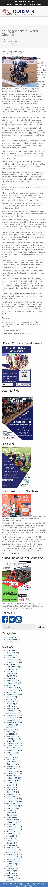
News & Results (12, 41)
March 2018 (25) (12, 653)
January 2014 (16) (13, 769)
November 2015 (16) (14, 718)
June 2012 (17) (12, 813)
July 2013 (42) (11, 782)
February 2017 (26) (13, 683)
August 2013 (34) (12, 780)
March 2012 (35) (12, 820)
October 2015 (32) (13, 720)
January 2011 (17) (13, 852)
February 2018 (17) (13, 655)
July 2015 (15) (11, 727)
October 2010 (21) (13, 859)
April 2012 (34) (11, 817)
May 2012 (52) (11, 815)
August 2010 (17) (12, 864)
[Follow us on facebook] (5, 621)
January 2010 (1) (12, 880)
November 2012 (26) (14, 801)
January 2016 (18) (13, 713)
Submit (41, 626)
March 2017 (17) (12, 680)
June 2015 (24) (12, 729)
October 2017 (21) (13, 664)
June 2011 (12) (12, 840)
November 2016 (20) (14, 690)
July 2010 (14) (11, 866)
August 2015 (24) (12, 724)
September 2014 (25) (14, 750)
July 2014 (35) (11, 755)
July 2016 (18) (11, 699)
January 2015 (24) (13, 741)
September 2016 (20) (14, 694)
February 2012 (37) (13, 822)
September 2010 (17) (14, 861)
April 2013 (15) (11, 789)
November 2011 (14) (14, 829)
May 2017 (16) (11, 676)
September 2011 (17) (14, 833)
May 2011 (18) (11, 843)
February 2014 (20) (13, 766)
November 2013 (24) (14, 773)
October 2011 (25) (13, 831)
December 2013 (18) (14, 771)
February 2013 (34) (13, 794)
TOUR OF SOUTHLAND (16, 4)
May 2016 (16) (11, 704)
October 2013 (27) (13, 775)
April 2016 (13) (11, 706)
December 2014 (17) (14, 743)
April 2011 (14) (11, 845)
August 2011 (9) (12, 836)
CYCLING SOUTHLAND (24, 1)
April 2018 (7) (11, 650)
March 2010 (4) (12, 875)
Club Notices (11, 637)
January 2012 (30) (13, 824)
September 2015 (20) (14, 722)
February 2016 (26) (13, 711)
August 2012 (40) (12, 808)
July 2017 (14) (11, 671)
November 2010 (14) (14, 857)
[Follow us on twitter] (12, 621)
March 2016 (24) (12, 708)
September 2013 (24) (14, 778)
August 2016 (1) (12, 697)
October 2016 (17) (13, 692)
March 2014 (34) (12, 764)
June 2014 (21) (12, 757)
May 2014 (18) (11, 759)
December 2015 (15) (14, 715)
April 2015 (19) (11, 734)
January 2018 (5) (12, 657)
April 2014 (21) (11, 762)
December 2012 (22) (14, 799)
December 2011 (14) (14, 826)
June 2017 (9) (11, 673)
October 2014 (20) (13, 748)
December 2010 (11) (14, 854)
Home (8, 39)
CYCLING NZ (36, 4)
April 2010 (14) (11, 873)
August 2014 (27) (12, 752)
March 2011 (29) (12, 847)
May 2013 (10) (11, 787)
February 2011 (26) (13, 850)
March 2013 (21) (12, 792)
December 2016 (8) (13, 687)
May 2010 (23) (11, 870)
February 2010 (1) (13, 877)
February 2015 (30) (13, 738)
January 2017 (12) (13, 685)
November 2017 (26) (14, 662)
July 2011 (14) (11, 838)
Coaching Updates (13, 642)
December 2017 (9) (13, 660)
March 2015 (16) (12, 736)
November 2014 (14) (14, 745)
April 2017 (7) (11, 678)
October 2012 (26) (13, 803)
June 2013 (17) (12, 785)
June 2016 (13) (12, 701)
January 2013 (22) (13, 796)
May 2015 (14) (11, 731)
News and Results (16, 56)
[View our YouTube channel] (18, 621)
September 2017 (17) (14, 667)
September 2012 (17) (14, 806)
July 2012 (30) (11, 810)
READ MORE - (15, 553)
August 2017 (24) (12, 669)
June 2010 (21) (12, 868)
